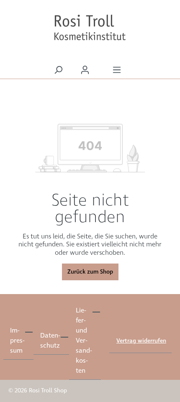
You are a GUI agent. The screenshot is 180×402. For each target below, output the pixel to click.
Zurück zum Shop (90, 272)
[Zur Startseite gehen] (90, 28)
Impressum (17, 340)
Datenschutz (50, 340)
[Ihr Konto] (85, 70)
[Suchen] (58, 70)
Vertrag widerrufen (141, 341)
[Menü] (117, 70)
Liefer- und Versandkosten (84, 340)
